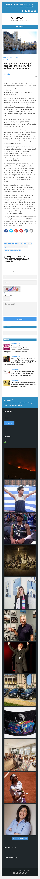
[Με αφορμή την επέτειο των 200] (20, 560)
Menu (21, 26)
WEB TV (31, 4)
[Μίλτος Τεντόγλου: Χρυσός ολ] (20, 496)
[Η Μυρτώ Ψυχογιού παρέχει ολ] (20, 819)
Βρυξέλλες (19, 243)
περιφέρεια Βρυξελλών (12, 250)
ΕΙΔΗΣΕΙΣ (5, 59)
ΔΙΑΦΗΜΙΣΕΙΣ (23, 4)
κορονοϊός (28, 243)
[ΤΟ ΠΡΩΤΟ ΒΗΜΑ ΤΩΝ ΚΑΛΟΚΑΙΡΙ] (20, 690)
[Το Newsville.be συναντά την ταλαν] (20, 593)
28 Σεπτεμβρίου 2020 (11, 57)
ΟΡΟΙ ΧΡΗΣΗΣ (19, 7)
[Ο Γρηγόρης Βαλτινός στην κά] (20, 657)
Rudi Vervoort (9, 243)
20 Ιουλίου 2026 (15, 343)
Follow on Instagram (21, 838)
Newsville (6, 74)
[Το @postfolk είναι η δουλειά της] (20, 722)
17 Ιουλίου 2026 (15, 356)
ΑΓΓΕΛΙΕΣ (16, 4)
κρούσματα (8, 247)
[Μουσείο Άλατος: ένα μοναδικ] (20, 625)
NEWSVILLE (9, 4)
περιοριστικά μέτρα (21, 247)
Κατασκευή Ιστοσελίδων (16, 870)
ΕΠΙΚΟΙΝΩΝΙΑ (10, 7)
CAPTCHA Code (8, 295)
